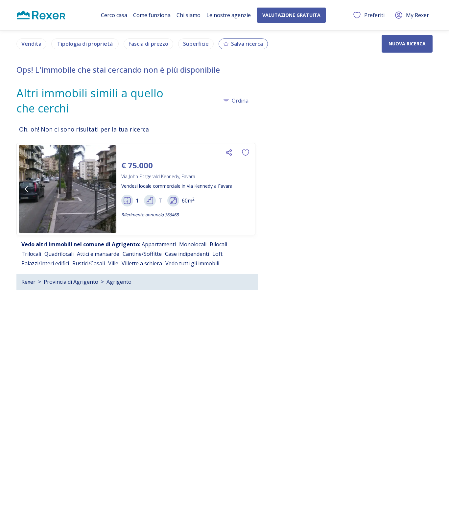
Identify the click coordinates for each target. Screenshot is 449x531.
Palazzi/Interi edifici (45, 263)
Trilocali (31, 253)
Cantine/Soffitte (142, 253)
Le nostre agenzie (228, 15)
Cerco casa (114, 15)
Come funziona (152, 15)
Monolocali (192, 244)
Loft (217, 253)
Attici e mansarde (98, 253)
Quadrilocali (59, 253)
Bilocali (218, 244)
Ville (113, 263)
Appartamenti (159, 244)
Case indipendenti (187, 253)
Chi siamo (189, 15)
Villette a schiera (142, 263)
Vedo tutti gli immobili (192, 263)
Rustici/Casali (88, 263)
